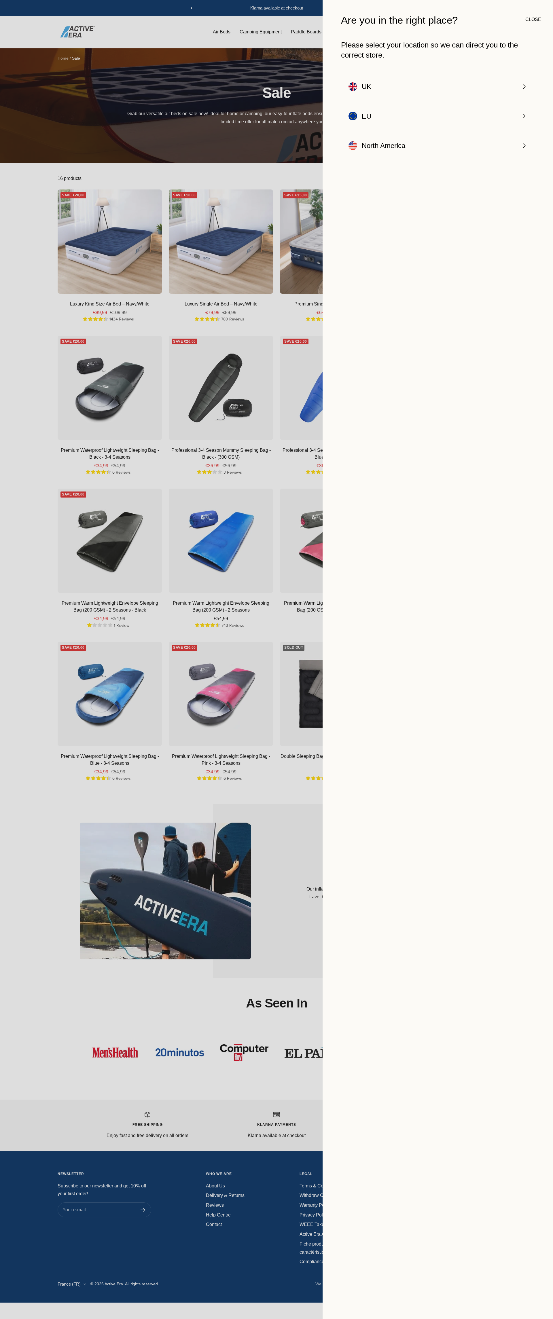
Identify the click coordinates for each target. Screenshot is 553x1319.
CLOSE (530, 19)
